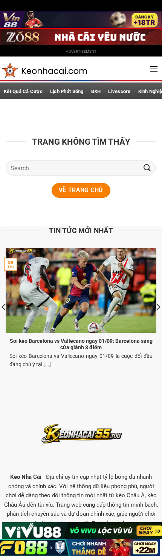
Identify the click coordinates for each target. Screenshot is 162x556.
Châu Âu (14, 504)
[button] (153, 69)
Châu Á (136, 495)
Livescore (119, 91)
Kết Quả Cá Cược (23, 91)
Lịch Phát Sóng (67, 91)
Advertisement (81, 51)
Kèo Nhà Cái (25, 477)
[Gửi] (147, 167)
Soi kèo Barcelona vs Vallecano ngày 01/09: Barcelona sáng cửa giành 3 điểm (81, 344)
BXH (96, 91)
